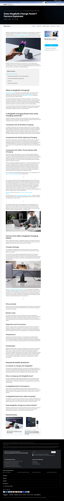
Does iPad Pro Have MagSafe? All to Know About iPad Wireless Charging (32, 432)
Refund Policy (21, 497)
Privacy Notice (46, 454)
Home (5, 10)
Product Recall (58, 2)
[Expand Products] (60, 475)
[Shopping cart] (58, 4)
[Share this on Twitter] (12, 19)
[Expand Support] (60, 480)
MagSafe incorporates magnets (21, 34)
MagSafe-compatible (27, 95)
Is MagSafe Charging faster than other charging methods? (18, 76)
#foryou (21, 192)
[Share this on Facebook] (14, 19)
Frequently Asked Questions (12, 83)
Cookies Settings (44, 497)
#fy (19, 192)
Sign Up (51, 45)
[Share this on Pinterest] (15, 19)
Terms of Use (48, 48)
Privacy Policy (53, 48)
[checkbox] (32, 454)
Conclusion (10, 80)
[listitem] (3, 489)
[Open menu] (60, 4)
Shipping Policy (16, 497)
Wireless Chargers (18, 10)
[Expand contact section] (60, 483)
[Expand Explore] (60, 478)
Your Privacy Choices (30, 497)
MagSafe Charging (10, 92)
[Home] (9, 4)
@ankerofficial (8, 192)
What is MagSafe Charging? (13, 73)
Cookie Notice (39, 497)
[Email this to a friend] (17, 19)
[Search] (57, 4)
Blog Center (10, 10)
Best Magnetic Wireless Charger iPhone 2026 (14, 432)
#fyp (23, 192)
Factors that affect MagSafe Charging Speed (16, 78)
